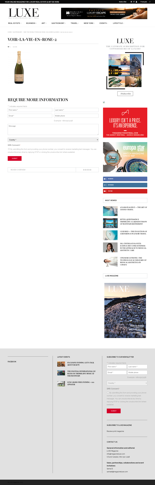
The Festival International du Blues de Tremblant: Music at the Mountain (81, 373)
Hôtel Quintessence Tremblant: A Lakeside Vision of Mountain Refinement (133, 221)
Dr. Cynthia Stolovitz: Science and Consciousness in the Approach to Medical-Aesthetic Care (133, 246)
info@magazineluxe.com (116, 454)
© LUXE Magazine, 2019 (15, 482)
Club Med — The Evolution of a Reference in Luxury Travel (133, 232)
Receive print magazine (115, 431)
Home (10, 32)
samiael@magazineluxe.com (117, 472)
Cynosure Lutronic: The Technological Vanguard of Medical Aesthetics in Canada (133, 261)
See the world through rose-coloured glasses (41, 32)
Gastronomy (17, 32)
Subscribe (122, 2)
